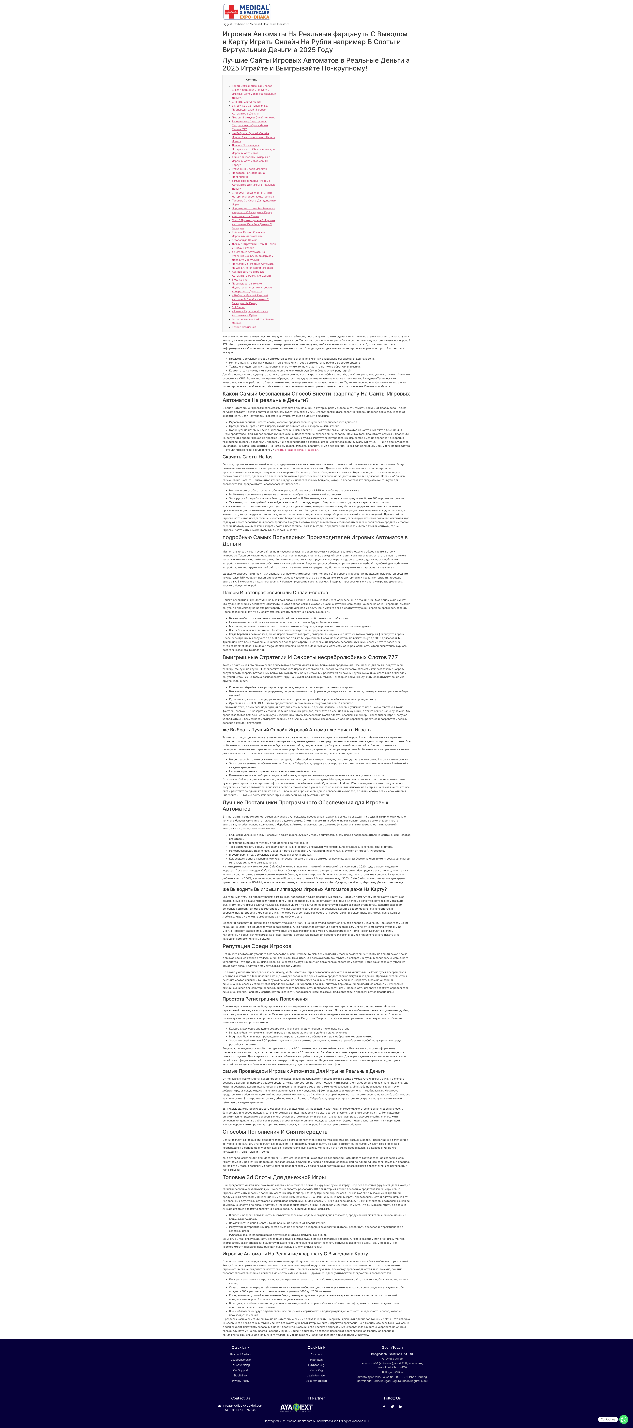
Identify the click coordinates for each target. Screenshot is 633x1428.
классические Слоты (245, 216)
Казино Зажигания (244, 327)
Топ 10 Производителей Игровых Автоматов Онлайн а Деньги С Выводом (253, 224)
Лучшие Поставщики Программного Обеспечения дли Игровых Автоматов (253, 149)
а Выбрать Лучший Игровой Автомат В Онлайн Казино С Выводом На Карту (250, 299)
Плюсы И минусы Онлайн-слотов (253, 117)
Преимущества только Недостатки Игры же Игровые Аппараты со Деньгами (252, 287)
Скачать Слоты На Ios (246, 101)
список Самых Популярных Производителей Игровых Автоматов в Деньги (250, 109)
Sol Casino (238, 307)
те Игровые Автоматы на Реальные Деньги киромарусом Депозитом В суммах (252, 255)
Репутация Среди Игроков (249, 168)
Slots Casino (240, 279)
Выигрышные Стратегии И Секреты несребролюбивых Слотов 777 (250, 125)
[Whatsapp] (623, 1419)
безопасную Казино (244, 240)
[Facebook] (384, 1407)
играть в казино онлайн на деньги (297, 449)
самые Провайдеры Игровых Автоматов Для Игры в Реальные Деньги (253, 184)
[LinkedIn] (400, 1407)
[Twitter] (392, 1407)
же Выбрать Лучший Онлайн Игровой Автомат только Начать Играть (253, 137)
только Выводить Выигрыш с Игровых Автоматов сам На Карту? (251, 161)
